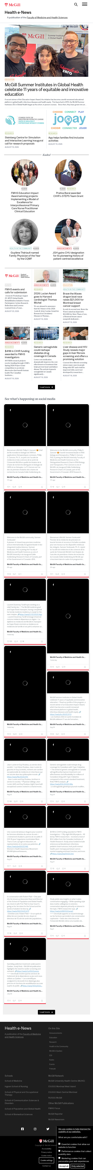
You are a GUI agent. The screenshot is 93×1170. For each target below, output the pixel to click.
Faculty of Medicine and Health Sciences (47, 17)
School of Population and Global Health (23, 1109)
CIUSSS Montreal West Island (62, 1086)
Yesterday (10, 634)
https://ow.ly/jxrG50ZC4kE (17, 846)
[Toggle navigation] (84, 4)
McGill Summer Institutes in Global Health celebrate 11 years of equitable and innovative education (46, 89)
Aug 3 (52, 929)
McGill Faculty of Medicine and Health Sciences (25, 477)
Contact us (46, 1166)
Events (8, 285)
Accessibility (46, 1149)
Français (52, 1069)
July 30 (9, 994)
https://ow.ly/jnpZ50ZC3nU (63, 854)
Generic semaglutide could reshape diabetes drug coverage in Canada (45, 351)
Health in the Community (21, 248)
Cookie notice (46, 1156)
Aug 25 (9, 794)
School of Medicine (13, 1081)
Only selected (77, 1166)
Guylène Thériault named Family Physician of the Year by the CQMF (24, 255)
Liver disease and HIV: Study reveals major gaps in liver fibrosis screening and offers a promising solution (75, 353)
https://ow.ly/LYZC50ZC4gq (30, 614)
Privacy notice (46, 1152)
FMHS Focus (54, 1108)
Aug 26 (52, 727)
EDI (50, 1055)
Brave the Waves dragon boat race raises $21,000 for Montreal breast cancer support (73, 299)
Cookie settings (47, 1160)
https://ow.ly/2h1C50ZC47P (18, 911)
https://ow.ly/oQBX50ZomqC (61, 911)
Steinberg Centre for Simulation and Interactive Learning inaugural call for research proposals (24, 140)
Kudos (24, 189)
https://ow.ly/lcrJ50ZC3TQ (60, 714)
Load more (45, 387)
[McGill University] (14, 5)
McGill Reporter (55, 1114)
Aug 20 (9, 926)
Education (9, 80)
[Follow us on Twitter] (47, 1128)
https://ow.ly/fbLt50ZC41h (17, 777)
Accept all (63, 1166)
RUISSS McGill (55, 1098)
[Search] (76, 5)
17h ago (9, 480)
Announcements (64, 248)
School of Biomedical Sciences (19, 1114)
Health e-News (18, 12)
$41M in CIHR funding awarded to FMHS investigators (17, 354)
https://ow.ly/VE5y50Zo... (32, 986)
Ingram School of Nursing (16, 1086)
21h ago (9, 567)
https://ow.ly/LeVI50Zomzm (28, 971)
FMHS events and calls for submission (16, 291)
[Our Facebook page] (22, 1128)
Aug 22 (9, 859)
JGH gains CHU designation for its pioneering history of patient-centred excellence (68, 255)
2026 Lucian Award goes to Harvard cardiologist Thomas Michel (45, 298)
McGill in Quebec (55, 1051)
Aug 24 (52, 794)
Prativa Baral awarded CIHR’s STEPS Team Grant (68, 194)
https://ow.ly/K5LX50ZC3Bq (61, 784)
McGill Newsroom (56, 1119)
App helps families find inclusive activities (66, 139)
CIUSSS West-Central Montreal (62, 1092)
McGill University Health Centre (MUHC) (66, 1081)
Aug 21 (52, 862)
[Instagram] (35, 1128)
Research (9, 133)
